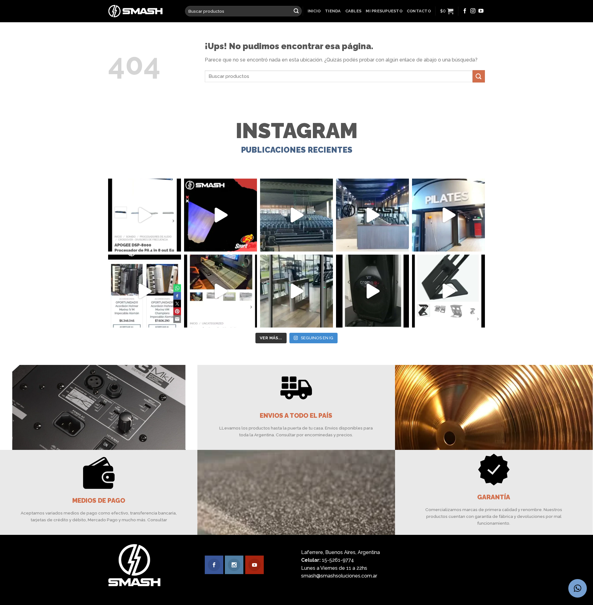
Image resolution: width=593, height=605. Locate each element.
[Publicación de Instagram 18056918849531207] (220, 215)
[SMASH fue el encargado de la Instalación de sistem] (296, 291)
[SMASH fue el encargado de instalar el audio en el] (448, 215)
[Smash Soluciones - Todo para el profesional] (142, 11)
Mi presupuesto (384, 11)
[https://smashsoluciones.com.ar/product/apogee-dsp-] (144, 215)
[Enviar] (296, 11)
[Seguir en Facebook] (464, 11)
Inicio (314, 11)
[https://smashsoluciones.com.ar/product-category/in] (144, 291)
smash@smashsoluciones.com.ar (339, 576)
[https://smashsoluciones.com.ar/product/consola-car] (220, 291)
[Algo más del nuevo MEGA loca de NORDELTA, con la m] (372, 215)
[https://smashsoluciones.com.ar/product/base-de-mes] (448, 291)
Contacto (419, 11)
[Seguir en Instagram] (472, 11)
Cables (353, 11)
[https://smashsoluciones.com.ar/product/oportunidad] (372, 291)
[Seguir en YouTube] (480, 11)
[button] (577, 588)
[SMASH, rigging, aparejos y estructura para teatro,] (296, 215)
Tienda (333, 11)
